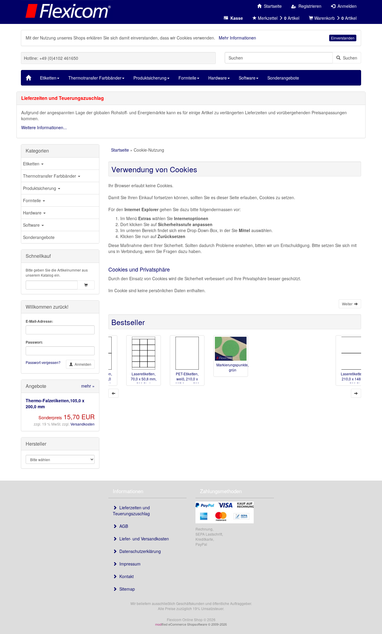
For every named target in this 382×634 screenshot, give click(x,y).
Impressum (129, 564)
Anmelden (82, 364)
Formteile (32, 200)
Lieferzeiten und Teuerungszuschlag (131, 510)
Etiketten (32, 164)
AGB (122, 526)
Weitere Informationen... (44, 127)
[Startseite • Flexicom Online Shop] (67, 10)
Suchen (349, 58)
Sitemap (126, 589)
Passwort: (34, 342)
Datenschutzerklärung (139, 551)
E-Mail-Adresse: (39, 321)
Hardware (33, 213)
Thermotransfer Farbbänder (50, 176)
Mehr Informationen (237, 38)
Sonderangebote (39, 237)
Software (32, 225)
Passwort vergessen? (43, 362)
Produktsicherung (40, 188)
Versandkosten (82, 423)
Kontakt (125, 576)
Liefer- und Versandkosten (143, 539)
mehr (88, 386)
